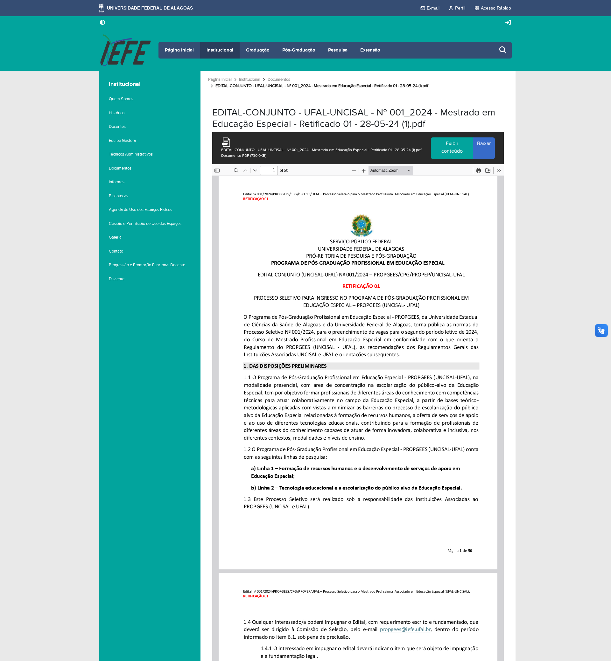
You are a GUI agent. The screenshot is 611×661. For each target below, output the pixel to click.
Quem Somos (121, 98)
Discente (116, 279)
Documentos (279, 79)
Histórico (116, 112)
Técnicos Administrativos (131, 154)
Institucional (220, 50)
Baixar (484, 143)
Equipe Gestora (122, 140)
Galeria (115, 237)
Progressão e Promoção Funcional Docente (147, 265)
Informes (116, 181)
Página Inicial (179, 50)
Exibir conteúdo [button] (452, 147)
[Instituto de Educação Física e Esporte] (125, 50)
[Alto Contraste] (102, 23)
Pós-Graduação (298, 50)
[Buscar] (503, 50)
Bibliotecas (118, 195)
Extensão (370, 50)
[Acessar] (508, 22)
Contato (116, 251)
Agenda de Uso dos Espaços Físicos (140, 209)
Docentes (117, 126)
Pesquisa (338, 50)
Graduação (258, 50)
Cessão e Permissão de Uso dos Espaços (145, 223)
